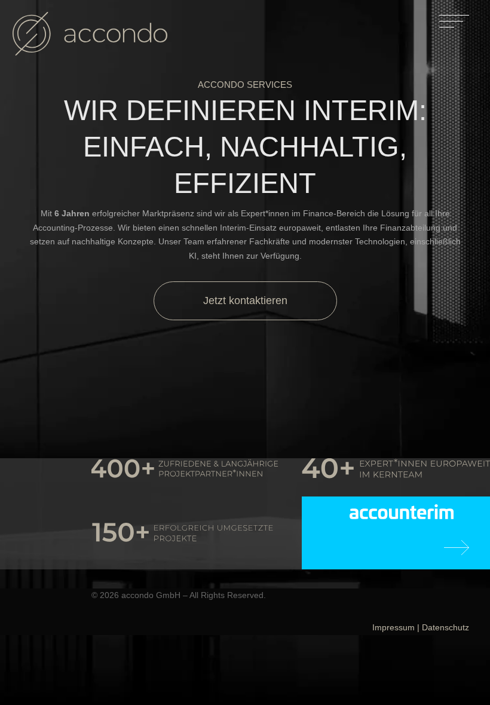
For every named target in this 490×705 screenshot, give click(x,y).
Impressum (393, 627)
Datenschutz (445, 627)
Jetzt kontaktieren (245, 300)
